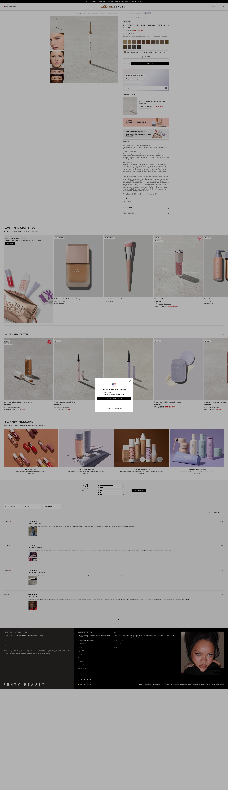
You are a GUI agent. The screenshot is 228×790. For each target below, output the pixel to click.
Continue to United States (114, 398)
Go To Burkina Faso (114, 404)
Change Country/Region (114, 408)
